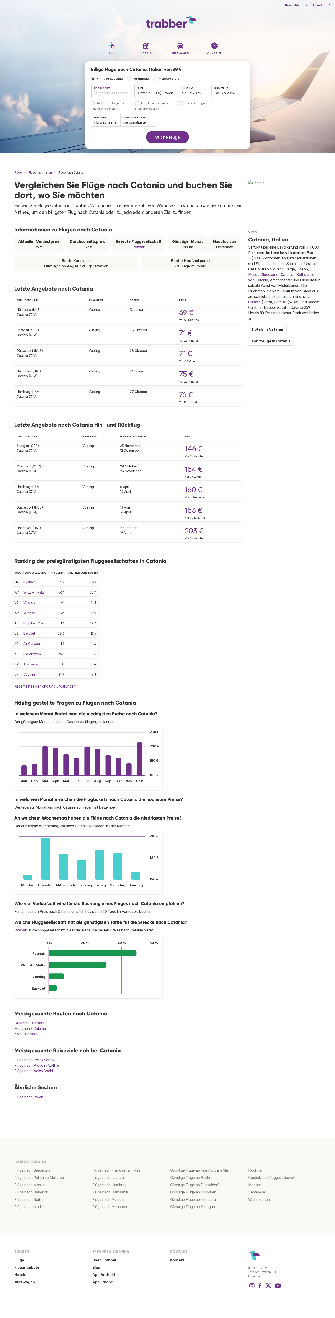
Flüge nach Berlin (28, 1199)
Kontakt (177, 1260)
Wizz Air (29, 613)
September (257, 1192)
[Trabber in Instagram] (251, 1288)
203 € (194, 530)
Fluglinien (255, 1170)
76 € (186, 394)
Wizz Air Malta (34, 592)
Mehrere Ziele (169, 78)
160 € (193, 489)
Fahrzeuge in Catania (271, 341)
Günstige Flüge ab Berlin (190, 1177)
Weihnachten (259, 1199)
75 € (186, 374)
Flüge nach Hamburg (109, 1185)
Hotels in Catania (267, 329)
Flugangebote (26, 1267)
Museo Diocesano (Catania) (271, 274)
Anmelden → (321, 5)
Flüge (19, 1260)
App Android (103, 1274)
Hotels (20, 1274)
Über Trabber (104, 1260)
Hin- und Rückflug (109, 78)
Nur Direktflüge (195, 103)
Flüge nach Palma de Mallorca (39, 1177)
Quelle (252, 231)
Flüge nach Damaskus (110, 1192)
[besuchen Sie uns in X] (268, 1288)
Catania (254, 302)
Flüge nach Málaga (108, 1199)
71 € (185, 333)
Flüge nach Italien (28, 1097)
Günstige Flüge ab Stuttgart (192, 1206)
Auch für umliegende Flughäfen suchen (107, 106)
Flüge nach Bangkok (31, 1192)
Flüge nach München (109, 1206)
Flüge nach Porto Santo (34, 1060)
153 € (193, 510)
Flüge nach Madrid (29, 1206)
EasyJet (29, 633)
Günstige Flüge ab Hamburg (193, 1199)
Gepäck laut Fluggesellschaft (271, 1177)
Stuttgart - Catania (29, 1023)
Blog (96, 1267)
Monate (254, 1185)
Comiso (280, 302)
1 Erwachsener (106, 122)
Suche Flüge (167, 137)
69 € (186, 312)
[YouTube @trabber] (277, 1288)
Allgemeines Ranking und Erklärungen (45, 686)
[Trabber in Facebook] (260, 1288)
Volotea (29, 603)
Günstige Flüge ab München (193, 1192)
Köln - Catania (26, 1034)
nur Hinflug (140, 78)
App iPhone (102, 1282)
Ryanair (138, 247)
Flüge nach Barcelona (32, 1170)
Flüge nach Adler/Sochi (33, 1071)
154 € (194, 469)
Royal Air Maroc (35, 623)
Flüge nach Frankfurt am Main (116, 1170)
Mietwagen (24, 1282)
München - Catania (30, 1028)
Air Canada (31, 644)
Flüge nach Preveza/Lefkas (37, 1065)
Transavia (30, 664)
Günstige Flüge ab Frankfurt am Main (200, 1170)
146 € (194, 448)
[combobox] (113, 91)
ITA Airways (32, 654)
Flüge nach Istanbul (108, 1177)
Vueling (29, 674)
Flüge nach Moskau (30, 1185)
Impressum (255, 1276)
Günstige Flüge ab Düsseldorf (194, 1185)
